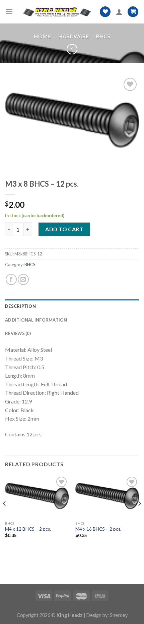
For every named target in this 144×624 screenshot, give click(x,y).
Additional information (36, 320)
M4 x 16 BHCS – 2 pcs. (98, 529)
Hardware (73, 36)
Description (20, 306)
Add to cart (64, 229)
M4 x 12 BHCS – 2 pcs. (28, 529)
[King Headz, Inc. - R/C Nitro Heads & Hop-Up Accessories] (56, 11)
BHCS (103, 36)
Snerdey (119, 615)
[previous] (4, 517)
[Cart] (133, 11)
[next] (139, 517)
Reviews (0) (18, 333)
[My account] (119, 11)
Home (42, 36)
